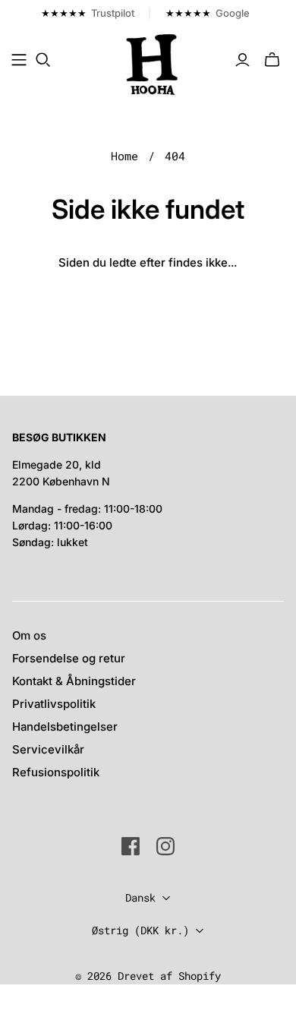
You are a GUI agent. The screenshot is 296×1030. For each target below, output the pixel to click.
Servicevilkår (48, 749)
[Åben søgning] (43, 60)
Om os (29, 635)
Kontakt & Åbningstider (74, 681)
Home (124, 155)
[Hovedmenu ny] (19, 60)
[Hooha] (153, 63)
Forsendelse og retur (68, 658)
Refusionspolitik (55, 772)
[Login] (242, 60)
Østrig (140, 930)
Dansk (140, 897)
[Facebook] (130, 846)
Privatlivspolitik (54, 704)
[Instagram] (165, 846)
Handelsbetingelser (65, 726)
